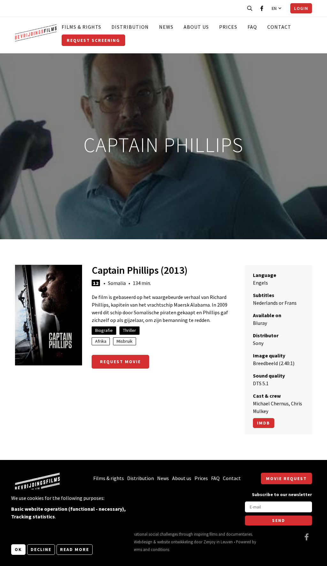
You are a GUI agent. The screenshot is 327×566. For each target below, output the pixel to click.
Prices (228, 26)
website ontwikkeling (175, 541)
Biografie (104, 330)
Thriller (129, 330)
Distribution (130, 26)
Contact (279, 26)
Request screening (93, 40)
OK (18, 549)
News (166, 26)
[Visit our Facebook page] (261, 8)
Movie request (286, 478)
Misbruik (125, 341)
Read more (74, 549)
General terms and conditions (143, 549)
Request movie (120, 361)
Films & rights (81, 26)
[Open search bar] (249, 8)
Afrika (100, 341)
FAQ (252, 26)
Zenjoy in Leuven (218, 541)
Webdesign (143, 541)
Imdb (263, 423)
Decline (41, 549)
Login (301, 8)
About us (196, 26)
